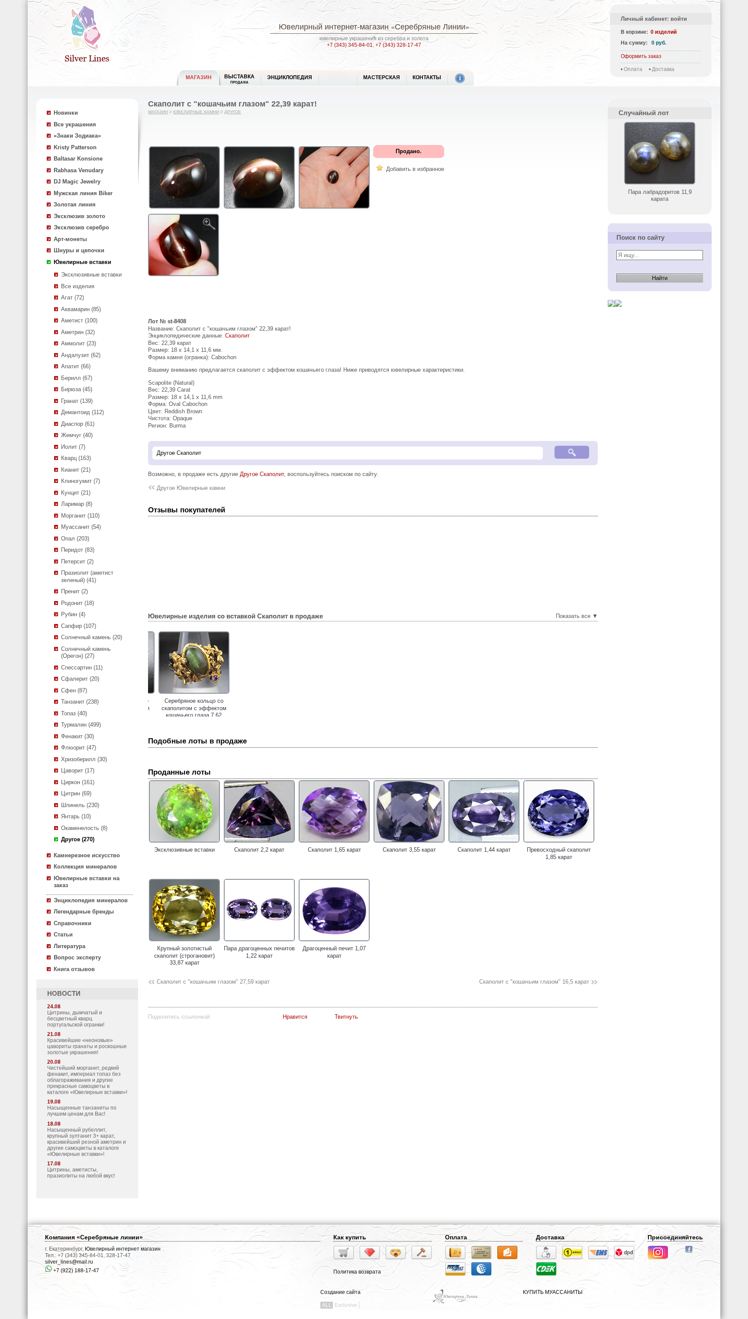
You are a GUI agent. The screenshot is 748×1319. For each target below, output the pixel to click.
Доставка (663, 69)
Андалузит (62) (80, 355)
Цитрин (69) (76, 793)
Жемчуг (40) (77, 435)
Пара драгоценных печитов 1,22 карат (259, 952)
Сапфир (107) (78, 626)
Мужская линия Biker (83, 193)
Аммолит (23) (78, 343)
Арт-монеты (70, 239)
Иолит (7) (73, 447)
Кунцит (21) (75, 492)
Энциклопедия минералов (91, 900)
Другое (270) (77, 839)
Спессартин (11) (82, 667)
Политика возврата (357, 1272)
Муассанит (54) (81, 527)
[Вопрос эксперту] (618, 313)
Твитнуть (346, 1016)
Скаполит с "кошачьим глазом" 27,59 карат (213, 981)
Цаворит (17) (77, 770)
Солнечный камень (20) (91, 637)
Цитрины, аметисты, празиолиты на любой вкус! (81, 1173)
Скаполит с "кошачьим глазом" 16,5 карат (534, 981)
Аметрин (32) (78, 332)
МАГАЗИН (199, 77)
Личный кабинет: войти (654, 19)
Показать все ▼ (577, 616)
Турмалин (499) (81, 724)
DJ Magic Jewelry (77, 181)
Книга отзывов (74, 969)
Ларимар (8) (76, 504)
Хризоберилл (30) (84, 759)
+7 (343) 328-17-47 (398, 45)
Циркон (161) (77, 782)
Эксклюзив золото (79, 216)
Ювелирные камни (196, 111)
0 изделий (664, 32)
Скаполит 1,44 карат (484, 849)
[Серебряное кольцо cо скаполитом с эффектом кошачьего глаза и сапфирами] (259, 694)
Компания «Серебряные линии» (94, 1237)
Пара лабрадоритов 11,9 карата (660, 195)
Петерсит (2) (77, 561)
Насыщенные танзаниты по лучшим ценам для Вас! (81, 1111)
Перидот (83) (77, 550)
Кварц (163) (76, 458)
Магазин (158, 111)
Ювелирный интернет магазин (123, 1249)
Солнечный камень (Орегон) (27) (86, 653)
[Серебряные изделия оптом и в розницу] (455, 1303)
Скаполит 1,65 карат (334, 849)
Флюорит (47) (78, 747)
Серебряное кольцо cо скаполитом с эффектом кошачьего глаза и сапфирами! (259, 712)
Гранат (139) (77, 401)
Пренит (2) (74, 591)
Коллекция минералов (85, 866)
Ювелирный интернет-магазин (334, 26)
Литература (69, 946)
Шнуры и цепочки (79, 250)
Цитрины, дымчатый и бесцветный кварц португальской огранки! (75, 1019)
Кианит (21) (75, 469)
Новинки (66, 112)
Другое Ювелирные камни (191, 488)
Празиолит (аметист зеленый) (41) (87, 576)
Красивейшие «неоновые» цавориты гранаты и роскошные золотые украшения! (87, 1046)
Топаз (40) (74, 713)
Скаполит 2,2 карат (259, 849)
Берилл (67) (76, 378)
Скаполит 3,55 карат (409, 849)
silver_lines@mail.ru (69, 1262)
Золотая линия (75, 204)
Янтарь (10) (76, 816)
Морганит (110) (80, 515)
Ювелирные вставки (82, 262)
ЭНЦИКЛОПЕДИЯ (289, 77)
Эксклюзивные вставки (91, 274)
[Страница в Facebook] (691, 1254)
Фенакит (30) (77, 736)
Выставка (239, 79)
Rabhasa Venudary (78, 170)
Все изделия (77, 286)
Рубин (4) (73, 614)
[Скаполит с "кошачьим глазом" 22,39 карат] (184, 209)
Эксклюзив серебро (81, 227)
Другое (232, 111)
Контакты (427, 77)
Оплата (633, 69)
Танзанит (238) (80, 701)
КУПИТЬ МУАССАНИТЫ (553, 1292)
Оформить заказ (641, 56)
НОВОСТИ (64, 993)
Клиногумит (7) (80, 481)
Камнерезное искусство (87, 855)
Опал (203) (75, 538)
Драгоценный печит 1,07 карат (334, 952)
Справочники (72, 923)
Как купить (349, 1237)
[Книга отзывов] (611, 313)
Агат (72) (72, 297)
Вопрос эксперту (77, 957)
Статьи (63, 934)
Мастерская (381, 77)
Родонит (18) (77, 603)
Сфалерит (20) (80, 679)
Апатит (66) (75, 366)
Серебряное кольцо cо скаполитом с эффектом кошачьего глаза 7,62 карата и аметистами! (184, 712)
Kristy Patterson (75, 147)
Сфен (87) (74, 690)
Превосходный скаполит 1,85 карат (559, 853)
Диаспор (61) (77, 424)
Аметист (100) (79, 320)
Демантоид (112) (82, 412)
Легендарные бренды (84, 911)
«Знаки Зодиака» (77, 135)
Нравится (295, 1016)
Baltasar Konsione (78, 158)
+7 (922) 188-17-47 (75, 1271)
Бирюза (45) (76, 389)
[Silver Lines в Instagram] (661, 1261)
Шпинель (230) (80, 805)
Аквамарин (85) (81, 309)
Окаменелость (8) (84, 828)
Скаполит (237, 335)
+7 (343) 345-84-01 (350, 45)
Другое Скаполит (262, 474)
